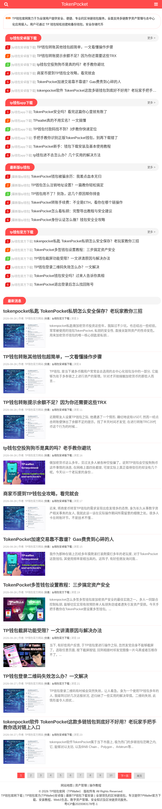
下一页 (124, 776)
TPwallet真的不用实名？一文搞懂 (46, 121)
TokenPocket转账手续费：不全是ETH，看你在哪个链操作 (65, 203)
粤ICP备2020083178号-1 (81, 804)
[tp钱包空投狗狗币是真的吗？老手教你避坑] (24, 472)
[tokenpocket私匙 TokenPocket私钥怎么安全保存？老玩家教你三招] (24, 335)
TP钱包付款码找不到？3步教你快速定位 (52, 129)
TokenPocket (74, 4)
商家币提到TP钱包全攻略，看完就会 (51, 73)
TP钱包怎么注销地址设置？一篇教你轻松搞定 (55, 185)
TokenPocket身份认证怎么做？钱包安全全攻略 (56, 220)
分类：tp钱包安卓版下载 (58, 364)
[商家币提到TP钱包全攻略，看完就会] (24, 518)
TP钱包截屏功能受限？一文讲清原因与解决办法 (58, 258)
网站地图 (67, 785)
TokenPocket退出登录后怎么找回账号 (50, 284)
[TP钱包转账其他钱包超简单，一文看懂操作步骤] (24, 381)
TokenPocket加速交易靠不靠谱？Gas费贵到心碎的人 (64, 82)
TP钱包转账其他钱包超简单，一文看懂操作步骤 (60, 47)
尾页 (139, 776)
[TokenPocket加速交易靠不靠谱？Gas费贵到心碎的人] (24, 564)
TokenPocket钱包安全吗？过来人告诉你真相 (55, 276)
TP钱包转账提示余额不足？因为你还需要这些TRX (61, 56)
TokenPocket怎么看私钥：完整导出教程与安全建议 (59, 211)
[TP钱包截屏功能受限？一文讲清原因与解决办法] (24, 655)
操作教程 (95, 785)
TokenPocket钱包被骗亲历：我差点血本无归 (54, 177)
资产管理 (81, 785)
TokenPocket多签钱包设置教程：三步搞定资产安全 (61, 250)
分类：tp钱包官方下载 (57, 318)
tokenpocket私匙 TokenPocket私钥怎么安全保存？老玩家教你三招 (73, 241)
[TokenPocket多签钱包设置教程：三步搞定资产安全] (24, 609)
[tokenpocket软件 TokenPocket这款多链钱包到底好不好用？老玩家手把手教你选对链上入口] (24, 752)
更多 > (151, 38)
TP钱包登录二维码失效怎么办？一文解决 (53, 267)
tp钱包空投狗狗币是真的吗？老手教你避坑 (55, 65)
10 (110, 775)
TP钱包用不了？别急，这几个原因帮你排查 (53, 194)
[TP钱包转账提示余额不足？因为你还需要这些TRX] (24, 427)
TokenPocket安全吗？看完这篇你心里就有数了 (57, 112)
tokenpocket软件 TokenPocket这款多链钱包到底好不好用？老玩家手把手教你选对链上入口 (83, 91)
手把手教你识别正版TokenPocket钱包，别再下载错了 (62, 138)
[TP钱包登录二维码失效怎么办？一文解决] (24, 701)
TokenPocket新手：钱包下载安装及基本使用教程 (59, 147)
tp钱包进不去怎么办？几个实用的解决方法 (54, 155)
